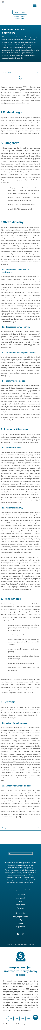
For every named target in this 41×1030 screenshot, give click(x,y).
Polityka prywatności (21, 917)
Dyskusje (20, 908)
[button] (37, 72)
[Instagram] (23, 934)
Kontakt (21, 923)
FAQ (20, 920)
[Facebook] (18, 934)
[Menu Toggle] (34, 5)
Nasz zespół (20, 898)
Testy (20, 901)
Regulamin (20, 913)
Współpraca (20, 927)
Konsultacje (20, 905)
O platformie (20, 895)
